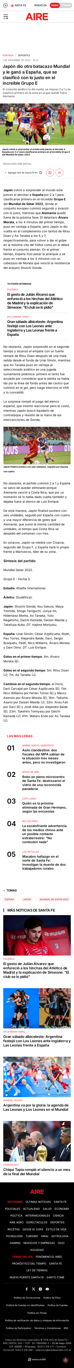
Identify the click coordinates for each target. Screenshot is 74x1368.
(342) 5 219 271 (45, 1346)
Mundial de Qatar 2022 (54, 899)
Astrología (59, 1236)
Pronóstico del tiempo (29, 1263)
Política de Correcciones (27, 1297)
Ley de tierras (37, 1270)
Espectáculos (36, 1222)
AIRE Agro (17, 1222)
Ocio (61, 1243)
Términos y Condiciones (47, 1328)
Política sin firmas (37, 1313)
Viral (44, 1236)
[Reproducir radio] (5, 5)
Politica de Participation (18, 1328)
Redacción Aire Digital (17, 164)
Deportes (24, 55)
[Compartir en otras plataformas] (59, 173)
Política (16, 1215)
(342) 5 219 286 (24, 1350)
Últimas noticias (38, 1201)
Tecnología (14, 1236)
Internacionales (37, 1215)
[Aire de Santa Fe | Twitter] (33, 1289)
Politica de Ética (51, 1297)
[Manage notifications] (65, 1360)
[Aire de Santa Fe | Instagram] (40, 1289)
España (9, 899)
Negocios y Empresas (39, 1243)
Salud (47, 1208)
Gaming (15, 1243)
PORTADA (8, 55)
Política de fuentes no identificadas (25, 1305)
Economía (62, 1208)
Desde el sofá (33, 1229)
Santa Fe (60, 1201)
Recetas (14, 1229)
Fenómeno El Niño (49, 1256)
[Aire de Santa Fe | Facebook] (27, 1289)
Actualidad (31, 1208)
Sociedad (37, 1250)
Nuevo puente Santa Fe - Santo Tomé (37, 1277)
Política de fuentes (58, 1305)
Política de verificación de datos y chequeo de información (37, 1320)
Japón (27, 899)
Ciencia (58, 1215)
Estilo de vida (56, 1229)
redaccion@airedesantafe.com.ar (53, 1350)
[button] (12, 16)
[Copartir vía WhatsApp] (50, 173)
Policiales (12, 1208)
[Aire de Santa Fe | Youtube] (47, 1289)
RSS (66, 1328)
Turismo (32, 1236)
